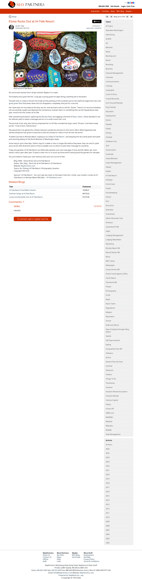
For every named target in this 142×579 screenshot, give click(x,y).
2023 (107, 462)
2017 (107, 487)
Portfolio (105, 11)
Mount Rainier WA (113, 252)
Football (109, 137)
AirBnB (108, 39)
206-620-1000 (103, 6)
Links (59, 561)
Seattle (108, 336)
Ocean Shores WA (113, 269)
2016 (107, 491)
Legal (108, 231)
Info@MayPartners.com (62, 573)
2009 (107, 521)
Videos (108, 404)
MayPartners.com (28, 166)
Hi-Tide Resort (58, 137)
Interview (109, 210)
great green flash (15, 103)
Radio (108, 299)
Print (98, 21)
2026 (107, 449)
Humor (108, 197)
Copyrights (110, 90)
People (108, 286)
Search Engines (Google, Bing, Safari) (117, 330)
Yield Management (113, 434)
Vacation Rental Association (116, 391)
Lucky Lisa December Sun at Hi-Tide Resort (26, 197)
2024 (107, 457)
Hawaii (108, 167)
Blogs (14, 17)
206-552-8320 (56, 570)
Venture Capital (112, 400)
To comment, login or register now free (32, 219)
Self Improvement (113, 340)
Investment (110, 214)
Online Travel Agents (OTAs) (116, 274)
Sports (108, 357)
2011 (107, 513)
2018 (107, 483)
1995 (107, 543)
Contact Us (47, 557)
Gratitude (109, 154)
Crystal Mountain (112, 99)
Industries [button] (95, 11)
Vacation (109, 387)
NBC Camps (110, 261)
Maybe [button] (128, 11)
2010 (107, 517)
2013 (107, 504)
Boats (108, 52)
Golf (107, 145)
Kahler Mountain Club (114, 218)
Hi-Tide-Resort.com (54, 177)
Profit (108, 295)
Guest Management (113, 163)
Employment (111, 116)
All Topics (109, 26)
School (108, 321)
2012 (107, 509)
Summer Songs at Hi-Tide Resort (22, 193)
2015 (107, 496)
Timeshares (110, 383)
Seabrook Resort (112, 325)
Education (110, 111)
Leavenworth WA (112, 227)
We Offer (60, 555)
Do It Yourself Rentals (114, 103)
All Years (109, 444)
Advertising (110, 34)
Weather (109, 421)
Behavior (109, 47)
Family (108, 128)
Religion (109, 312)
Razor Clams (77, 117)
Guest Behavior (112, 158)
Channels (109, 77)
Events (108, 120)
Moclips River (47, 117)
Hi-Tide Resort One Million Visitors (22, 190)
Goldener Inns (111, 141)
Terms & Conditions (91, 561)
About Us (46, 555)
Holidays (109, 180)
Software (109, 353)
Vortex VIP (110, 409)
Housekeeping (111, 192)
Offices (45, 559)
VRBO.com (110, 413)
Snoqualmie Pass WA (114, 349)
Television (109, 370)
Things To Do (111, 379)
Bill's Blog (120, 11)
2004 (107, 534)
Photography (111, 291)
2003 (107, 538)
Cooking (109, 86)
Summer (109, 366)
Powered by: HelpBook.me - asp (71, 575)
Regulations (110, 308)
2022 (107, 466)
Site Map (87, 557)
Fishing (108, 133)
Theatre (109, 374)
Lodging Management (114, 235)
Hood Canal (110, 184)
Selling (108, 344)
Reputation (110, 316)
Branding (109, 64)
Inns (107, 201)
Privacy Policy (89, 559)
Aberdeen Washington (114, 30)
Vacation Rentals (112, 396)
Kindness (109, 222)
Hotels (108, 188)
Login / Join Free (127, 6)
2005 (107, 530)
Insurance (110, 205)
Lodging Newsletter (113, 239)
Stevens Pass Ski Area (114, 362)
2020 (107, 474)
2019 (107, 479)
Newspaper (110, 265)
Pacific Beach (111, 278)
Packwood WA (111, 282)
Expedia (109, 124)
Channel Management (114, 73)
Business (109, 69)
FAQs (59, 559)
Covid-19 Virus (111, 94)
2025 (107, 453)
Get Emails (115, 6)
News (113, 11)
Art (107, 43)
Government (111, 150)
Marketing (110, 244)
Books (108, 60)
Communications (112, 81)
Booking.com (111, 56)
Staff (44, 561)
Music (108, 257)
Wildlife (109, 430)
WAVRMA (109, 417)
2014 (107, 500)
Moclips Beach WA (113, 248)
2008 (107, 526)
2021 (107, 470)
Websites (109, 426)
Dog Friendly (111, 107)
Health (108, 171)
